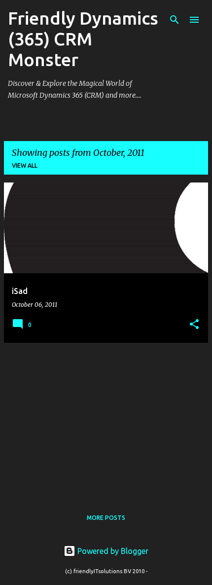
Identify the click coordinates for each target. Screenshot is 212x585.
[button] (194, 324)
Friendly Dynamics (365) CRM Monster (83, 39)
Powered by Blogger (111, 551)
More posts (106, 517)
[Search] (174, 20)
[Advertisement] (106, 420)
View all (24, 165)
